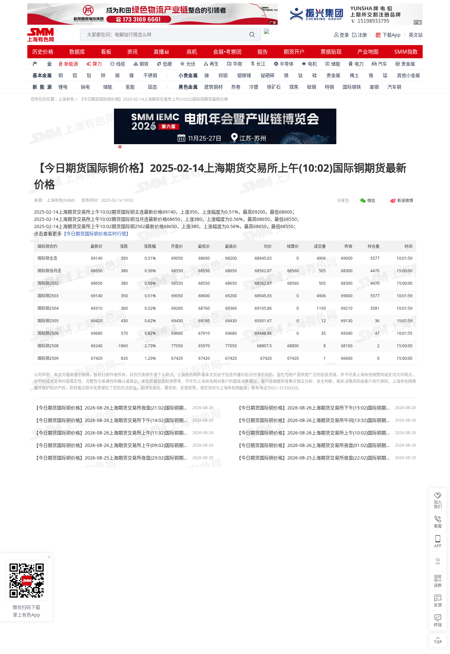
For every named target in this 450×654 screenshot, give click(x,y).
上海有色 (66, 99)
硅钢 (311, 87)
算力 (94, 64)
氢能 (130, 87)
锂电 (63, 87)
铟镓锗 (244, 75)
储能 (332, 64)
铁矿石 (274, 87)
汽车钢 (394, 87)
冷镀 (253, 87)
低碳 (164, 64)
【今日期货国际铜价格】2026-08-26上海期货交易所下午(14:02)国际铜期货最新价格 (111, 420)
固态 (152, 87)
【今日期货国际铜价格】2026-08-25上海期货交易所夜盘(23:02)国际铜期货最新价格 (111, 458)
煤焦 (293, 87)
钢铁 (141, 64)
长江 (258, 64)
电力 (356, 64)
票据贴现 (331, 51)
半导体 (284, 64)
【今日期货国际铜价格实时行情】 (96, 233)
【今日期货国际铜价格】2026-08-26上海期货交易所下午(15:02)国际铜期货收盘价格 (314, 408)
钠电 (85, 87)
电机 (309, 64)
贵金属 (405, 64)
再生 (211, 64)
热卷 (235, 87)
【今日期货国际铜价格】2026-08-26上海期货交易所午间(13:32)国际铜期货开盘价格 (314, 420)
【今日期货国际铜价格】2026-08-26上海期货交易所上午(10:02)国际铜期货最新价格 (314, 433)
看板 (106, 51)
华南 (234, 64)
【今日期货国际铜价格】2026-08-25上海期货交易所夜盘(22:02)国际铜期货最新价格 (314, 458)
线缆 (117, 64)
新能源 (68, 64)
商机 (191, 51)
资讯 (132, 51)
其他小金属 (408, 75)
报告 (262, 51)
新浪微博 (404, 200)
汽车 (379, 64)
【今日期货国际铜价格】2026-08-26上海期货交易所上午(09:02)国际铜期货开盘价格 (111, 445)
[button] (120, 146)
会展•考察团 (227, 51)
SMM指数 (406, 51)
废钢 (374, 87)
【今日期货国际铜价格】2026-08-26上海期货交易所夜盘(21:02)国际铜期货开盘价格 (111, 408)
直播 (159, 51)
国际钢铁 (352, 87)
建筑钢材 (213, 87)
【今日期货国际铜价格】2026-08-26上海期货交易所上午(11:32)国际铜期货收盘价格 (111, 433)
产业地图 (368, 51)
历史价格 (42, 51)
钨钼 (223, 75)
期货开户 (294, 51)
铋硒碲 (267, 75)
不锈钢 (150, 75)
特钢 (329, 87)
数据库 (77, 51)
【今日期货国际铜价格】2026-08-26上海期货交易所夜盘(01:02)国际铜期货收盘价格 (314, 445)
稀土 (354, 75)
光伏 (187, 64)
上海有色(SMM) (61, 200)
